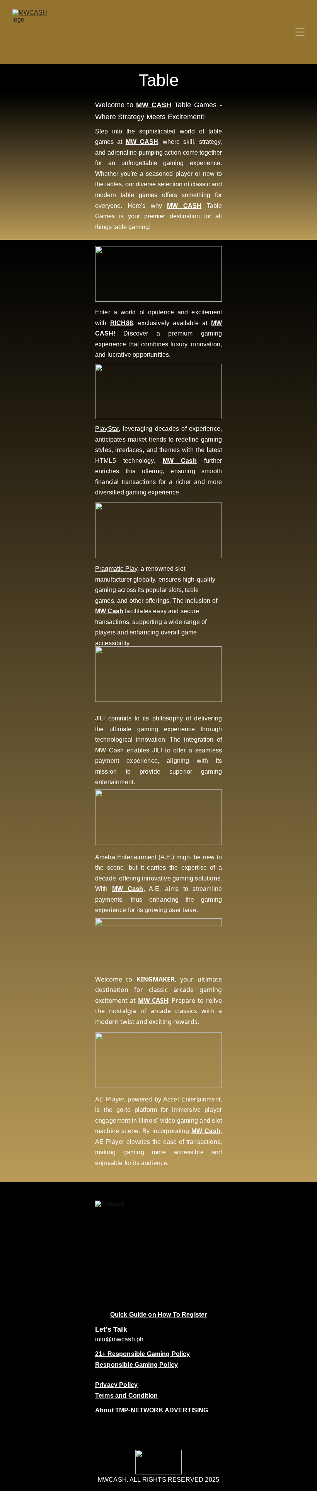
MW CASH (153, 105)
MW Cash (180, 460)
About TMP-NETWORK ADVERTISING (151, 1410)
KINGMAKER (155, 979)
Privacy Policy (116, 1384)
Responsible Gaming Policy (136, 1364)
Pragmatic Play (116, 568)
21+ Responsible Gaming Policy (142, 1354)
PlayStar (107, 428)
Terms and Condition (126, 1395)
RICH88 (121, 323)
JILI (100, 718)
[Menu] (300, 32)
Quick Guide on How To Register (158, 1314)
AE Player (109, 1099)
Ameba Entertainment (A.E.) (134, 857)
